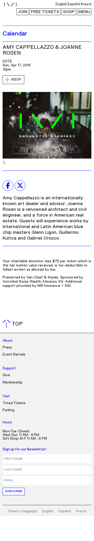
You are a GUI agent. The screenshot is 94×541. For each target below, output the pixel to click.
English (48, 511)
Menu (84, 12)
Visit (6, 396)
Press (7, 347)
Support (9, 368)
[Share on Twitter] (20, 185)
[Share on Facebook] (8, 185)
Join (22, 12)
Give (6, 375)
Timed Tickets (14, 403)
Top (14, 324)
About (8, 340)
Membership (12, 382)
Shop (69, 12)
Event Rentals (14, 354)
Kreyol (81, 511)
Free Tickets (45, 12)
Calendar (15, 34)
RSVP (16, 80)
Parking (8, 410)
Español (64, 511)
